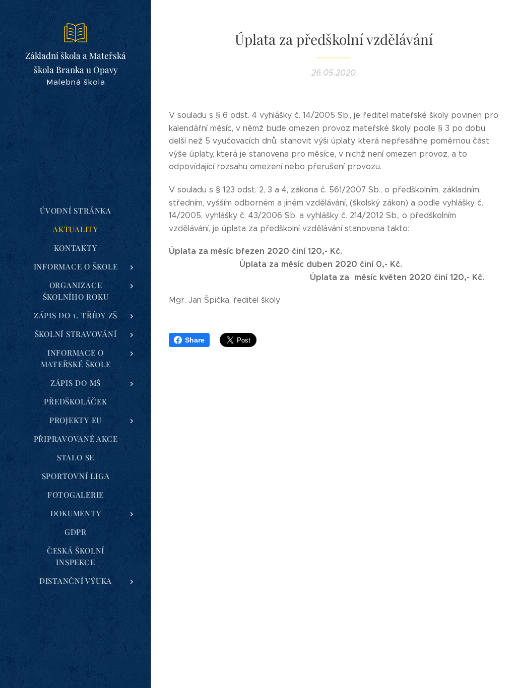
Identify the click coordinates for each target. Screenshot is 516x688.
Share (195, 340)
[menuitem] (75, 211)
